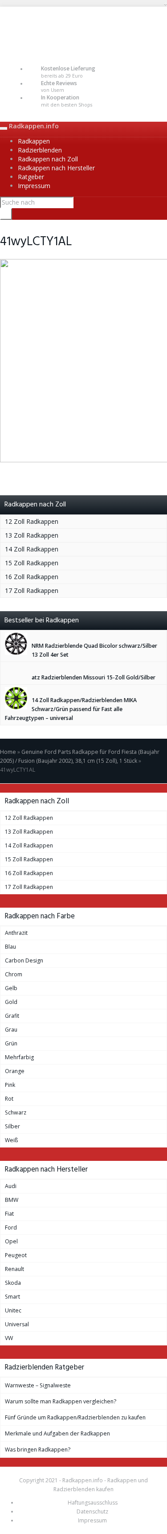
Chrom (13, 974)
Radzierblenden (40, 150)
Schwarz (15, 1112)
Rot (9, 1098)
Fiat (9, 1213)
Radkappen (34, 141)
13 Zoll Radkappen (31, 535)
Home (8, 752)
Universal (17, 1324)
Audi (10, 1186)
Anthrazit (16, 933)
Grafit (12, 1016)
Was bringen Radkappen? (37, 1449)
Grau (11, 1029)
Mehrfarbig (19, 1057)
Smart (12, 1296)
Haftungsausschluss (93, 1502)
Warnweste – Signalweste (38, 1385)
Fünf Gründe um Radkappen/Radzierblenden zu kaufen (75, 1417)
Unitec (13, 1310)
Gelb (11, 988)
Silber (12, 1126)
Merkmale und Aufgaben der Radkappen (57, 1433)
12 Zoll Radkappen (31, 521)
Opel (11, 1241)
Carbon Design (24, 960)
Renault (14, 1269)
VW (9, 1338)
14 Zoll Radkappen (31, 549)
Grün (11, 1043)
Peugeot (16, 1255)
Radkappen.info (34, 126)
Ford (11, 1227)
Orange (14, 1071)
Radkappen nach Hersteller (56, 168)
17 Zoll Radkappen (31, 590)
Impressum (34, 185)
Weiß (11, 1140)
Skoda (13, 1283)
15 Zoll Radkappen (31, 563)
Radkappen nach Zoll (48, 159)
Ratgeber (31, 177)
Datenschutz (92, 1511)
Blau (10, 946)
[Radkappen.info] (83, 29)
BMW (11, 1200)
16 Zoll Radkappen (31, 576)
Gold (11, 1002)
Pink (10, 1085)
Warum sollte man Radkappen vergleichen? (60, 1401)
